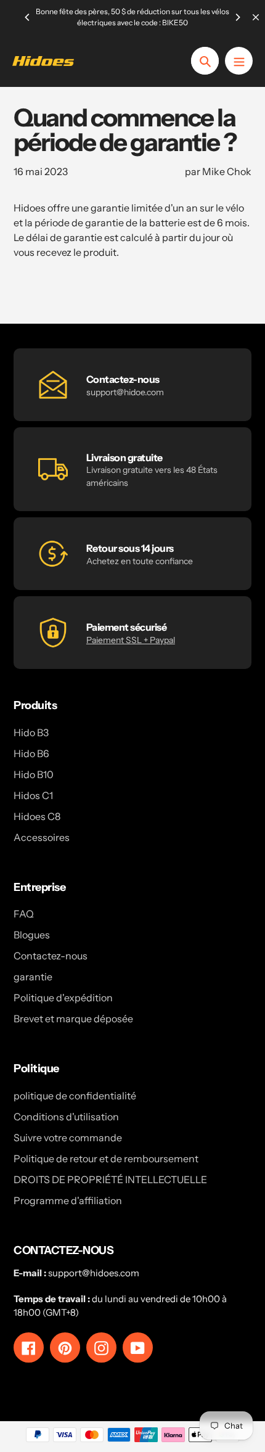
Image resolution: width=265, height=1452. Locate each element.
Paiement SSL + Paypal (130, 640)
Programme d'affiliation (68, 1200)
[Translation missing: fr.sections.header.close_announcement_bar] (256, 17)
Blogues (32, 935)
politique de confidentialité (75, 1095)
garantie (33, 976)
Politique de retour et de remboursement (106, 1158)
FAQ (24, 914)
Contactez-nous (51, 956)
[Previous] (28, 17)
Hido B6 (31, 753)
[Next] (237, 17)
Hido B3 (31, 732)
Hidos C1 (33, 795)
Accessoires (42, 837)
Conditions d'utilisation (66, 1116)
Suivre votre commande (68, 1137)
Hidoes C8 (37, 816)
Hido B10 (34, 774)
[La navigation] (239, 61)
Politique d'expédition (63, 997)
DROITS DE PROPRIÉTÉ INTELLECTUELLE (110, 1179)
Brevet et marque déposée (73, 1018)
